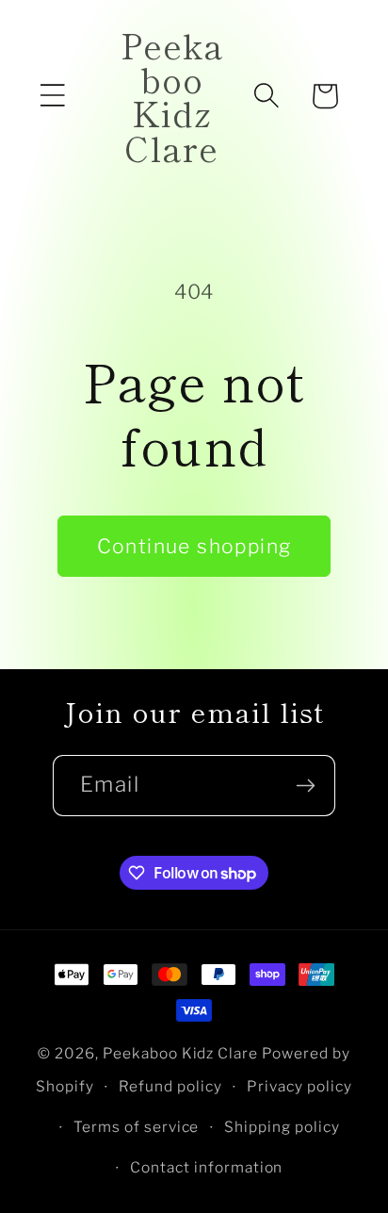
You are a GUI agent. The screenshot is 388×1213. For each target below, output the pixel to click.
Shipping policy (282, 1127)
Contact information (206, 1167)
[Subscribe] (305, 785)
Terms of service (136, 1127)
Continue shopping (194, 546)
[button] (53, 96)
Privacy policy (299, 1086)
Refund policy (170, 1086)
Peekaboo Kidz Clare (181, 1053)
